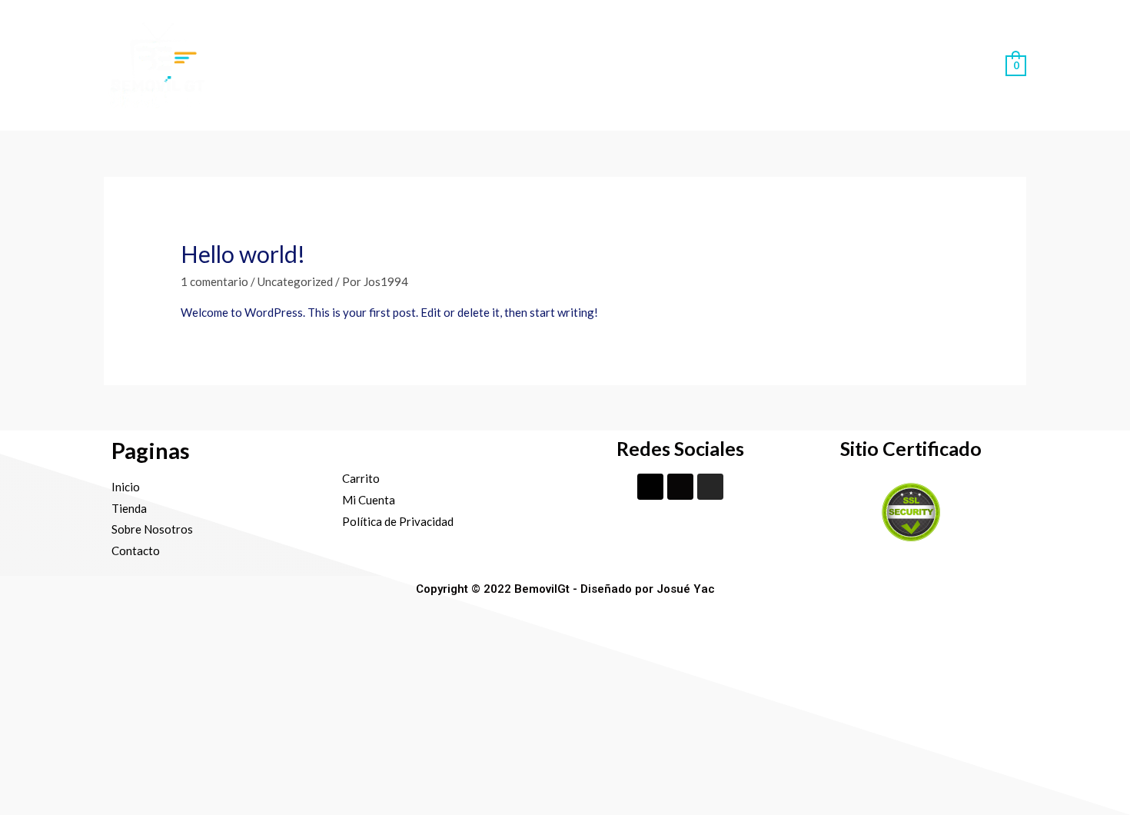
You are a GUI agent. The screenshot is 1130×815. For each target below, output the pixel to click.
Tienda (661, 65)
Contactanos (859, 65)
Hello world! (243, 254)
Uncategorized (295, 281)
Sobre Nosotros (750, 65)
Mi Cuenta (950, 65)
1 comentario (214, 281)
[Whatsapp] (680, 487)
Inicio (604, 65)
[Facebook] (650, 487)
